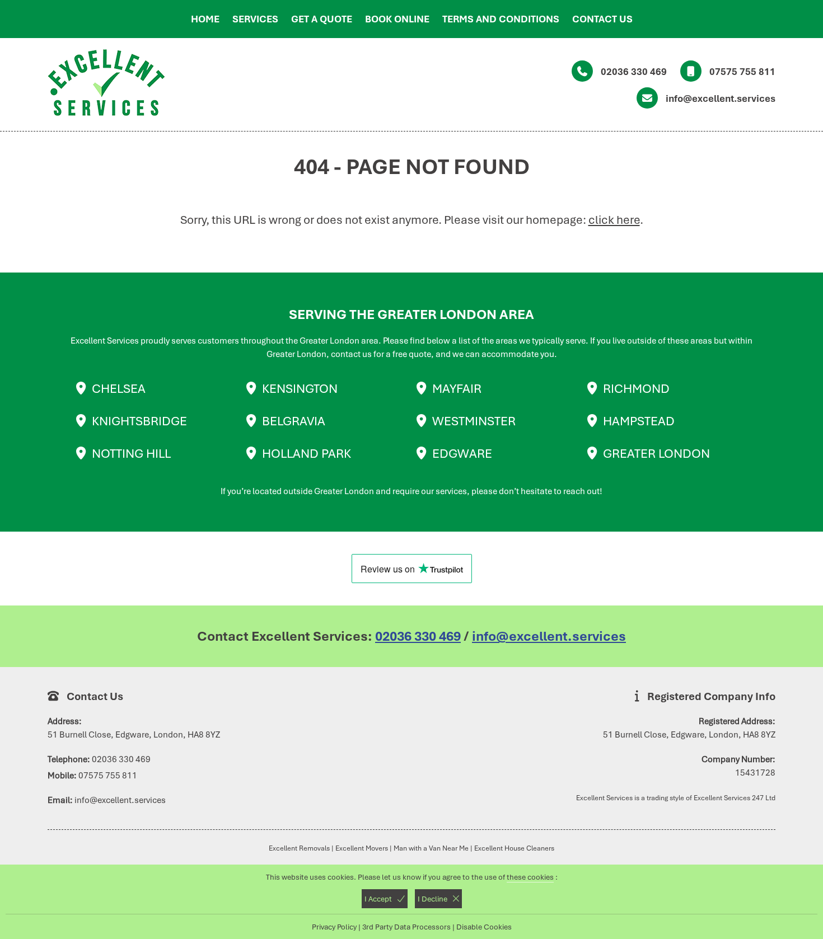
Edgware (462, 453)
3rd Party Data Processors (406, 927)
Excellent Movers (361, 848)
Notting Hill (131, 453)
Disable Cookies (484, 927)
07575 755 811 (742, 71)
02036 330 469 (634, 71)
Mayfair (456, 388)
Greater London (656, 453)
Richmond (636, 388)
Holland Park (306, 453)
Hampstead (639, 421)
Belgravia (293, 421)
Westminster (474, 421)
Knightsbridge (139, 421)
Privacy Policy (334, 927)
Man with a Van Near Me (431, 848)
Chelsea (119, 388)
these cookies (530, 877)
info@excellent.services (720, 98)
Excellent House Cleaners (514, 848)
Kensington (300, 388)
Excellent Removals (299, 848)
